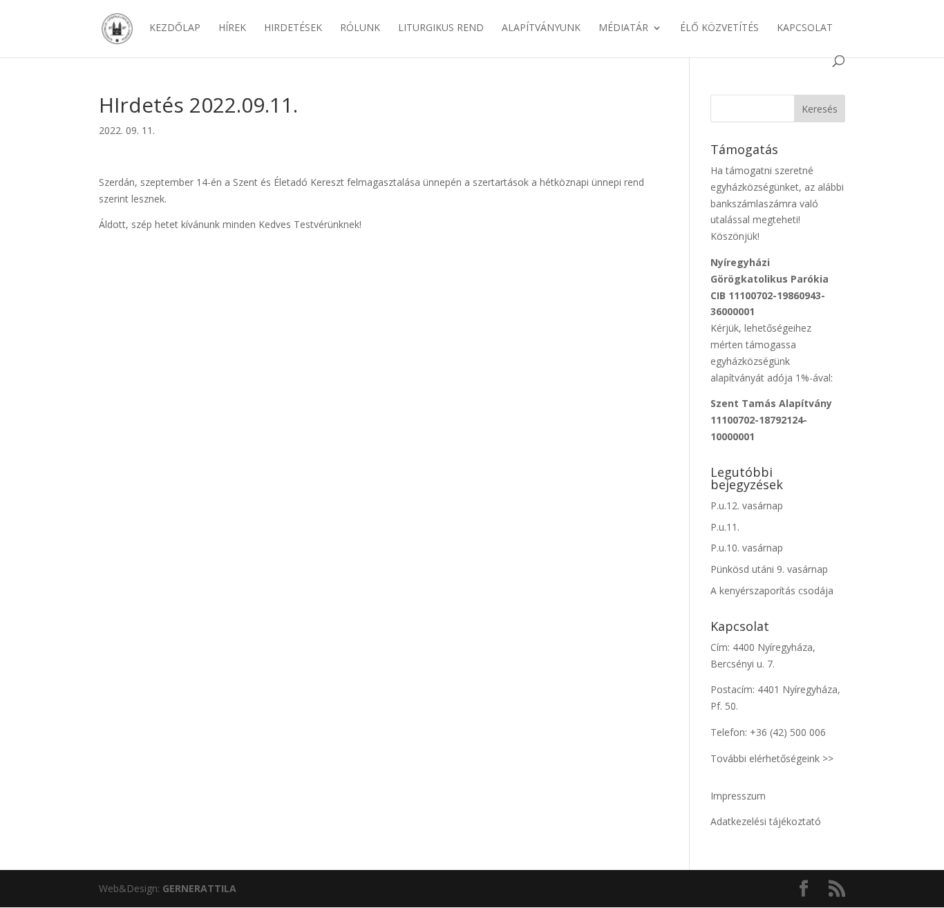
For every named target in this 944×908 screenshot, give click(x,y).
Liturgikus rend (441, 28)
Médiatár (623, 28)
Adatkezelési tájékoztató (765, 821)
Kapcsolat (805, 28)
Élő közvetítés (719, 28)
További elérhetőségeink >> (771, 758)
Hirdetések (293, 28)
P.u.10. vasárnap (746, 547)
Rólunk (360, 28)
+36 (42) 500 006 (788, 732)
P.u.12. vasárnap (746, 505)
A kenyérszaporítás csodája (771, 590)
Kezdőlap (174, 28)
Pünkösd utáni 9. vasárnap (769, 569)
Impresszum (738, 795)
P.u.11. (724, 526)
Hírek (232, 28)
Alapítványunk (541, 28)
